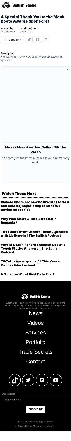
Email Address (8, 394)
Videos (35, 323)
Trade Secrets (35, 352)
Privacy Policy (24, 426)
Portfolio (35, 342)
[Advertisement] (35, 106)
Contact (35, 361)
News (35, 313)
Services (35, 332)
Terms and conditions (43, 426)
